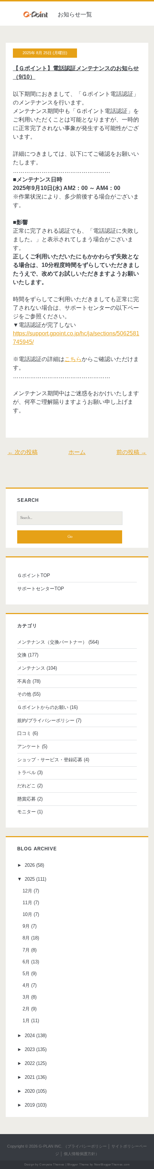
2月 (26, 1008)
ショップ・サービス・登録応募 (49, 759)
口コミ (24, 733)
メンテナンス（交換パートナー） (52, 642)
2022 (30, 1063)
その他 (24, 694)
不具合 (24, 681)
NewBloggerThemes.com (112, 1164)
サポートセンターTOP (40, 588)
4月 (26, 985)
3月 (26, 997)
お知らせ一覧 (75, 14)
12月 (27, 891)
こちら (73, 359)
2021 (30, 1077)
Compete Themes (51, 1164)
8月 (26, 938)
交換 (22, 655)
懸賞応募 (26, 799)
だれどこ (26, 785)
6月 (26, 961)
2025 (30, 879)
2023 (30, 1049)
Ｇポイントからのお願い (42, 707)
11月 (27, 902)
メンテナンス (31, 668)
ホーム (77, 452)
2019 (30, 1105)
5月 (26, 973)
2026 (30, 865)
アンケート (28, 746)
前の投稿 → (131, 452)
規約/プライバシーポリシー (45, 720)
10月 (27, 914)
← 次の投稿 (23, 452)
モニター (26, 811)
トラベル (26, 772)
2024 (30, 1035)
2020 (30, 1091)
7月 (26, 950)
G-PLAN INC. (50, 1146)
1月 (26, 1020)
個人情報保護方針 (79, 1154)
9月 (26, 926)
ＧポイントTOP (33, 575)
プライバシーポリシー (87, 1146)
